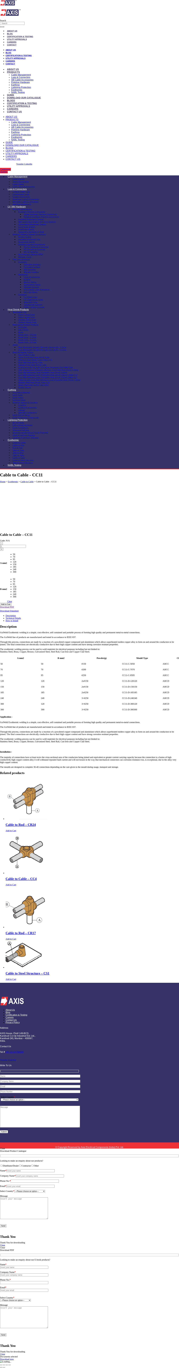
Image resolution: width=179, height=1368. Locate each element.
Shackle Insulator (31, 272)
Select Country (8, 1097)
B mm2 (3, 589)
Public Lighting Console (34, 307)
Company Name (8, 1176)
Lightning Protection (21, 87)
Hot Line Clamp (30, 292)
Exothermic (16, 90)
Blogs (11, 100)
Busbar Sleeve (24, 387)
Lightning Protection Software (26, 438)
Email (3, 1186)
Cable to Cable (27, 481)
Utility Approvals (17, 39)
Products (13, 72)
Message (4, 1196)
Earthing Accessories (27, 407)
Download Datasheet (9, 611)
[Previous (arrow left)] (1, 1367)
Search (3, 20)
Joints (15, 345)
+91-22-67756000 (15, 1052)
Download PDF (7, 607)
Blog (10, 34)
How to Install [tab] (12, 620)
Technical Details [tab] (13, 618)
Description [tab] (11, 615)
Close (2, 1245)
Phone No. (5, 1181)
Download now (7, 1359)
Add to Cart (5, 604)
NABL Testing (18, 92)
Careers (11, 42)
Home (2, 481)
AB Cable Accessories (22, 80)
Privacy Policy (13, 1022)
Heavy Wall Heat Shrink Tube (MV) (33, 385)
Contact (12, 45)
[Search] (2, 26)
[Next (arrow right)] (4, 1367)
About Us (12, 31)
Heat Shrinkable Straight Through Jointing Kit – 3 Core (42, 350)
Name (3, 1170)
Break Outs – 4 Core (27, 342)
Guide (10, 95)
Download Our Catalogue (24, 98)
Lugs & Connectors (20, 77)
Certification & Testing (20, 36)
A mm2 (3, 563)
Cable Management (21, 75)
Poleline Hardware (20, 82)
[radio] (14, 554)
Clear (9, 601)
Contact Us (14, 112)
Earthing (15, 85)
